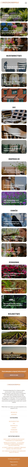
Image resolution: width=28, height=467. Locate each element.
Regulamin (14, 465)
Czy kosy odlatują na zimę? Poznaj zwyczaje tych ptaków (13, 223)
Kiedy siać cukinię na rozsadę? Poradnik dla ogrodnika (14, 439)
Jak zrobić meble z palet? (13, 120)
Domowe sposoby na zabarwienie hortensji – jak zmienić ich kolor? (11, 32)
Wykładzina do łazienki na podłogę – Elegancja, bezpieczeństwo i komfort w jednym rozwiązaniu (13, 83)
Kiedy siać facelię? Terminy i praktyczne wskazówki (14, 326)
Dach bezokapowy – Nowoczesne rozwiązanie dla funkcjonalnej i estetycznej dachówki (13, 98)
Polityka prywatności (14, 459)
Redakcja (14, 412)
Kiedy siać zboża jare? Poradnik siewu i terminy (13, 356)
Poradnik (14, 262)
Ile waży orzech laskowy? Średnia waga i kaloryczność (14, 448)
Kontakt (14, 414)
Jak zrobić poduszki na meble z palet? (12, 149)
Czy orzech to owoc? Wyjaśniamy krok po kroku (14, 451)
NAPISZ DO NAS (14, 375)
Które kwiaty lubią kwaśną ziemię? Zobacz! (13, 274)
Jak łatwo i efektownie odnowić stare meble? (12, 134)
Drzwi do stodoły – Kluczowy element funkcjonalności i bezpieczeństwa (14, 444)
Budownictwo (14, 56)
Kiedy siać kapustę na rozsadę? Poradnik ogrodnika (12, 238)
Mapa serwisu (14, 462)
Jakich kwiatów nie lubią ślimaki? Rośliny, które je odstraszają (10, 17)
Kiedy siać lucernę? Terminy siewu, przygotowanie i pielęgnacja (11, 341)
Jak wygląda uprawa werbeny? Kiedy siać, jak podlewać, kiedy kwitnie (13, 201)
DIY (14, 107)
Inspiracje (14, 159)
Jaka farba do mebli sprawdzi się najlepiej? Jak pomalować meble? (14, 68)
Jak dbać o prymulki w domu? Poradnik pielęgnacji (12, 47)
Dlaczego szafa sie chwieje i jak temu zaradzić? (14, 186)
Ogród (14, 211)
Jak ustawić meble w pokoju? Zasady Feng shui (13, 171)
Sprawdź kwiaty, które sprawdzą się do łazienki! (13, 304)
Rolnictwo (14, 314)
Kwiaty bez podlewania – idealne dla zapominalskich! (13, 289)
